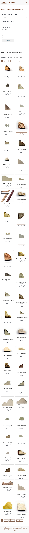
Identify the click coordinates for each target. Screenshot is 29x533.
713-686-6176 (13, 2)
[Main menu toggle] (26, 2)
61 (14, 61)
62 (16, 61)
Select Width (5, 29)
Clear (8, 40)
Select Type (5, 24)
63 (19, 61)
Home (2, 49)
